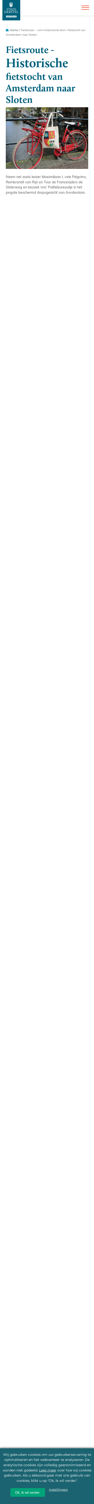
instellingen (58, 1489)
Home (14, 30)
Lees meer (47, 1470)
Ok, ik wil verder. (27, 1492)
